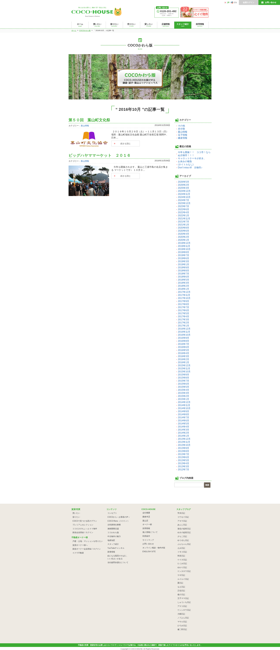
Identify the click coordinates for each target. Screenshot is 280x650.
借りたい (76, 517)
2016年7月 (183, 344)
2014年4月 (183, 426)
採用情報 (146, 528)
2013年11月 (184, 442)
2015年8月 (183, 377)
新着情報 (111, 552)
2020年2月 (183, 237)
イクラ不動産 (78, 553)
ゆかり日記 (182, 567)
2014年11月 (184, 405)
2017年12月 (184, 292)
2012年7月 (183, 469)
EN (235, 2)
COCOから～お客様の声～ (118, 517)
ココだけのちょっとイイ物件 (84, 529)
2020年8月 (183, 227)
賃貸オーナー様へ (80, 545)
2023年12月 (184, 203)
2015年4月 (183, 390)
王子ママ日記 (183, 598)
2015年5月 (183, 387)
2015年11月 (184, 368)
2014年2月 (183, 433)
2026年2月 (183, 185)
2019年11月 (184, 246)
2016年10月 (184, 335)
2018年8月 (183, 270)
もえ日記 (181, 587)
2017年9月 (183, 301)
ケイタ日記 (182, 560)
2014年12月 (184, 402)
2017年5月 (183, 313)
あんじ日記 (182, 525)
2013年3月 (183, 466)
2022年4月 (183, 212)
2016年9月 (183, 338)
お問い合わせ (270, 2)
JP (228, 2)
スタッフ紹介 (113, 544)
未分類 (181, 129)
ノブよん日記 (183, 618)
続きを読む (125, 143)
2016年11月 (184, 332)
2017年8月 (183, 304)
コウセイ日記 (183, 517)
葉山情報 (85, 125)
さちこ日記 (182, 536)
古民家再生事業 (114, 525)
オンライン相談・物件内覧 (153, 548)
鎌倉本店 (146, 517)
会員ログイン (248, 2)
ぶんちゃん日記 (184, 544)
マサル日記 (182, 622)
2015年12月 (184, 365)
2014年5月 (183, 423)
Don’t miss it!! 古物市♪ (190, 167)
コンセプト (112, 513)
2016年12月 (184, 328)
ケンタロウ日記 (184, 571)
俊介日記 (181, 594)
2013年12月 (184, 439)
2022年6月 (183, 209)
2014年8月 (183, 414)
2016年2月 (183, 359)
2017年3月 (183, 319)
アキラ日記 (182, 521)
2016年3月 (183, 356)
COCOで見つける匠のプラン (84, 521)
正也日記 (181, 591)
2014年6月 (183, 420)
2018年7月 (183, 273)
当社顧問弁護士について (117, 562)
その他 (181, 125)
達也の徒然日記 (184, 529)
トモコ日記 (182, 552)
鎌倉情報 (182, 138)
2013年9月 (183, 448)
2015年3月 (183, 393)
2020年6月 (183, 231)
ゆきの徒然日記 (184, 532)
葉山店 (145, 521)
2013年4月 (183, 463)
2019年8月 (183, 252)
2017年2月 (183, 322)
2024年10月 (184, 197)
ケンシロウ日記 (184, 610)
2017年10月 (184, 298)
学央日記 (181, 513)
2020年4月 (183, 234)
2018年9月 (183, 267)
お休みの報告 (185, 161)
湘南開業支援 (113, 529)
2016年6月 (183, 347)
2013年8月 (183, 451)
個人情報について (150, 532)
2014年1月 (183, 436)
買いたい (76, 513)
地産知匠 (111, 540)
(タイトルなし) (185, 164)
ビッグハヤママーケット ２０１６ (100, 155)
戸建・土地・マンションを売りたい (87, 541)
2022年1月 (183, 215)
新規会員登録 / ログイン (82, 532)
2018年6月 (183, 276)
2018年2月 (183, 286)
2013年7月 (183, 454)
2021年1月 (183, 224)
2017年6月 (183, 310)
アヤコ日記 (182, 606)
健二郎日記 (182, 629)
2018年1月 (183, 289)
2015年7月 (183, 381)
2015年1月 (183, 399)
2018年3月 (183, 283)
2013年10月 (184, 445)
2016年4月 (183, 353)
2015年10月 (184, 371)
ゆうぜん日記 (183, 540)
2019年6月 (183, 258)
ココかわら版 (113, 532)
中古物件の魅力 (114, 536)
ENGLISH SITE (149, 551)
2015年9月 (183, 374)
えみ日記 (181, 548)
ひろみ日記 (182, 625)
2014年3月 (183, 429)
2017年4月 (183, 316)
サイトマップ (148, 540)
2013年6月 (183, 457)
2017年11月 (184, 295)
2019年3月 (183, 261)
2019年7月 (183, 255)
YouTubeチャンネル (115, 548)
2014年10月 (184, 408)
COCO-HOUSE (137, 649)
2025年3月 (183, 188)
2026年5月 (183, 182)
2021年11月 (184, 218)
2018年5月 (183, 280)
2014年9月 (183, 411)
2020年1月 (183, 240)
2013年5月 (183, 460)
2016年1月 (183, 362)
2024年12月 (184, 191)
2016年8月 (183, 341)
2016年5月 (183, 350)
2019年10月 (184, 249)
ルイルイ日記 (183, 579)
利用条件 (146, 536)
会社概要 (146, 513)
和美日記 (181, 556)
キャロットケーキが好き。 (192, 158)
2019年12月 (184, 243)
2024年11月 (184, 194)
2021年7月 (183, 221)
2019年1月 (183, 264)
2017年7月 (183, 307)
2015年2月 (183, 396)
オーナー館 (147, 524)
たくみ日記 (182, 563)
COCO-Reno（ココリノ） (118, 521)
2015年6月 (183, 384)
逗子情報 (182, 135)
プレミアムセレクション (82, 525)
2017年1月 (183, 325)
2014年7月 (183, 417)
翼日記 (180, 583)
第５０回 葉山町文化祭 (89, 120)
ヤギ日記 (181, 575)
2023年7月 (183, 206)
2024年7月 (183, 200)
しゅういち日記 (184, 602)
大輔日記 (181, 614)
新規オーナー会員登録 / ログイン (86, 549)
